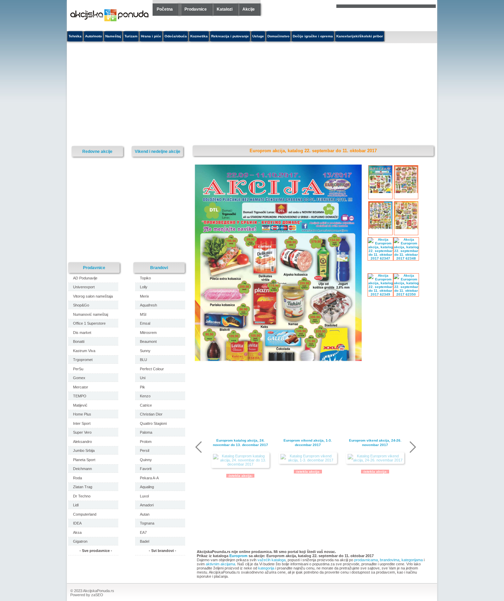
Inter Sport (82, 423)
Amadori (147, 505)
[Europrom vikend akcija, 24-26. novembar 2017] (375, 458)
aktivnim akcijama (220, 564)
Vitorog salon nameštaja (93, 296)
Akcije (248, 9)
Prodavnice (195, 9)
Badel (144, 541)
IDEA (77, 523)
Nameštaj (113, 36)
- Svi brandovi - (162, 551)
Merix (144, 296)
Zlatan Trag (82, 487)
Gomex (79, 378)
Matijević (80, 405)
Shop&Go (81, 305)
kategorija (266, 568)
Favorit (146, 469)
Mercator (80, 387)
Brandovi (159, 267)
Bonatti (78, 341)
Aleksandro (82, 442)
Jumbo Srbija (84, 450)
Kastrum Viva (84, 351)
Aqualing (147, 487)
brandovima (389, 560)
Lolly (143, 287)
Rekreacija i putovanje (230, 36)
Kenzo (145, 396)
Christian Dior (151, 414)
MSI (143, 314)
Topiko (145, 278)
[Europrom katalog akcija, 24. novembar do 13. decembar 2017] (240, 460)
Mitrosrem (148, 332)
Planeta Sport (84, 460)
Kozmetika (199, 36)
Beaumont (148, 341)
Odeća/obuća (176, 36)
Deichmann (82, 469)
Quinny (146, 460)
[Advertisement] (189, 95)
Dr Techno (82, 496)
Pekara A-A (149, 478)
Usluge (258, 36)
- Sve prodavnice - (96, 551)
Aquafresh (148, 305)
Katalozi (224, 9)
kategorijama (412, 560)
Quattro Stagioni (153, 423)
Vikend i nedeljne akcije (157, 151)
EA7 (143, 532)
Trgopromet (83, 360)
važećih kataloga (271, 560)
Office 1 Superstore (89, 323)
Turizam (130, 36)
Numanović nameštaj (90, 314)
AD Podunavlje (85, 278)
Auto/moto (93, 36)
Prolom (146, 442)
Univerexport (84, 287)
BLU (143, 360)
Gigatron (80, 541)
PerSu (78, 369)
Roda (77, 478)
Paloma (146, 432)
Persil (144, 450)
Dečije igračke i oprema (313, 36)
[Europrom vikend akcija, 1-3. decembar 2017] (308, 458)
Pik (142, 387)
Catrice (146, 405)
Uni (142, 378)
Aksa (77, 532)
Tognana (147, 523)
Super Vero (82, 432)
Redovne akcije (97, 151)
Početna (165, 9)
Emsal (145, 323)
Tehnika (75, 36)
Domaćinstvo (278, 36)
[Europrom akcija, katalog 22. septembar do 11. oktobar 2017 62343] (278, 401)
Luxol (144, 496)
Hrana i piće (151, 36)
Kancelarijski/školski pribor (359, 36)
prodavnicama (366, 560)
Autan (144, 514)
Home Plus (82, 414)
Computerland (84, 514)
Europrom (238, 556)
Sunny (145, 351)
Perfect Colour (152, 369)
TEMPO (79, 396)
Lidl (76, 505)
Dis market (82, 332)
